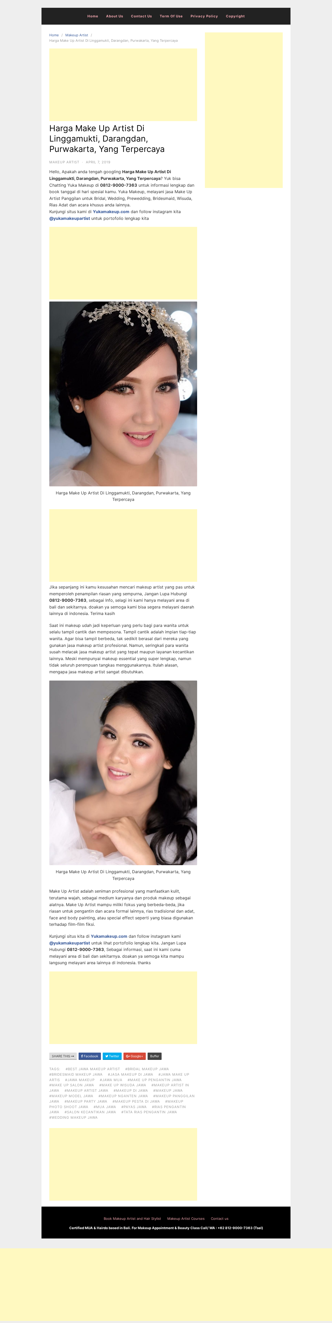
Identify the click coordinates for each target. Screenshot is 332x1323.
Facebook (90, 1056)
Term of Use (171, 16)
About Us (114, 16)
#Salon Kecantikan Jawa (90, 1112)
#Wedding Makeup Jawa (73, 1117)
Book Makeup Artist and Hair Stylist (132, 1218)
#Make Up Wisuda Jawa (122, 1085)
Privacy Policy (204, 16)
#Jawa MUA (111, 1080)
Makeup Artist (76, 35)
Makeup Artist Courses (186, 1218)
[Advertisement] (123, 84)
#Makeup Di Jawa (131, 1090)
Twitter (113, 1056)
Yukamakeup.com (111, 211)
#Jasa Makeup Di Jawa (130, 1074)
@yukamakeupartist (69, 218)
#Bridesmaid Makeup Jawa (76, 1074)
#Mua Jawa (105, 1107)
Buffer (154, 1056)
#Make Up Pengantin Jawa (155, 1080)
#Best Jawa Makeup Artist (93, 1069)
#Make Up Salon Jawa (71, 1085)
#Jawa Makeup (80, 1080)
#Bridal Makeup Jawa (147, 1069)
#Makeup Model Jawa (71, 1096)
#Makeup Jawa (168, 1090)
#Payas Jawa (134, 1107)
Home (92, 16)
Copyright (235, 16)
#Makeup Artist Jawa (86, 1090)
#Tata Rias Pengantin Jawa (149, 1112)
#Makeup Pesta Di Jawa (136, 1101)
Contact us (141, 16)
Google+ (136, 1056)
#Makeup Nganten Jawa (123, 1096)
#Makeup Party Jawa (86, 1101)
